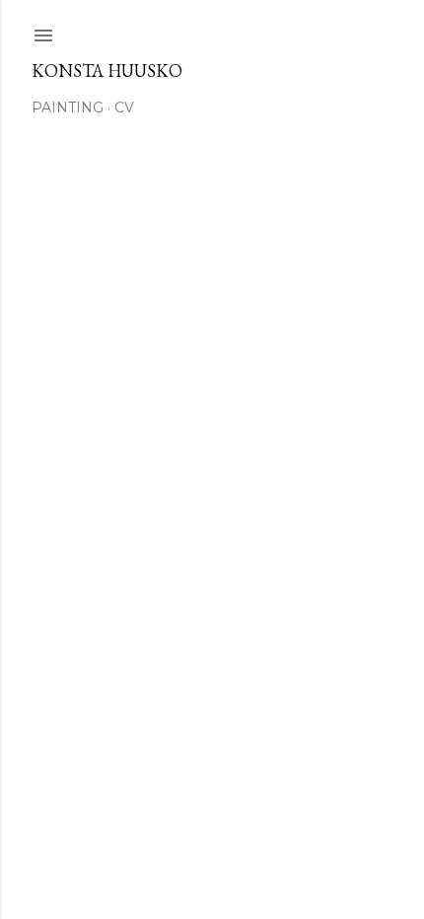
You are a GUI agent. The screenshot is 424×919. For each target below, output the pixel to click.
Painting (68, 107)
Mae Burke (264, 829)
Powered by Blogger (228, 792)
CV (124, 107)
